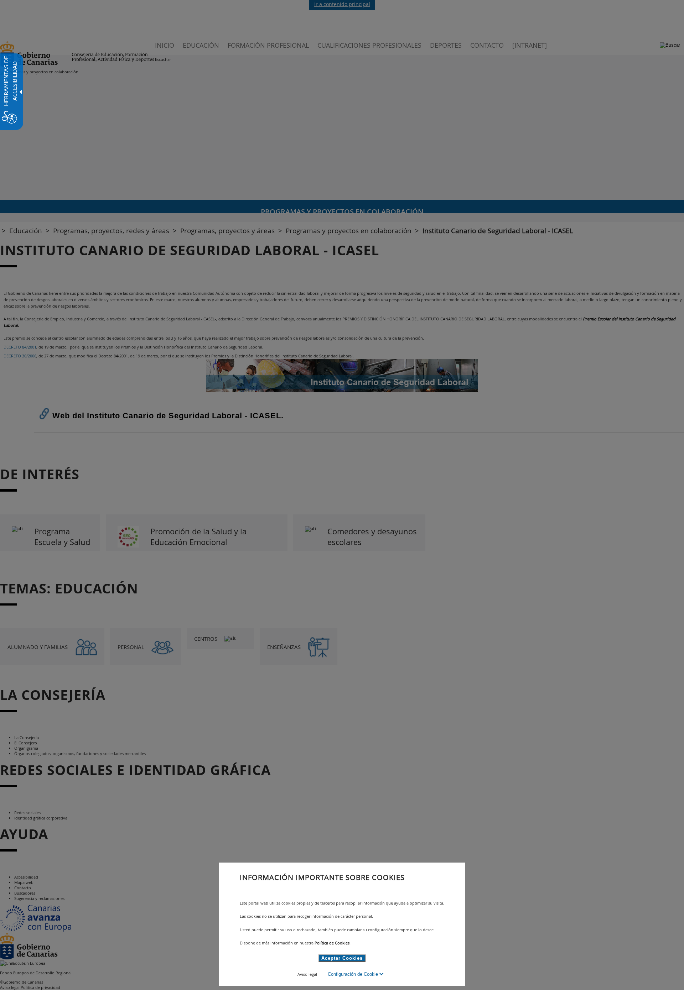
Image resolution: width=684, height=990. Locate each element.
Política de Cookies (332, 943)
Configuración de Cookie (353, 974)
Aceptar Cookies (342, 958)
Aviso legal (307, 974)
